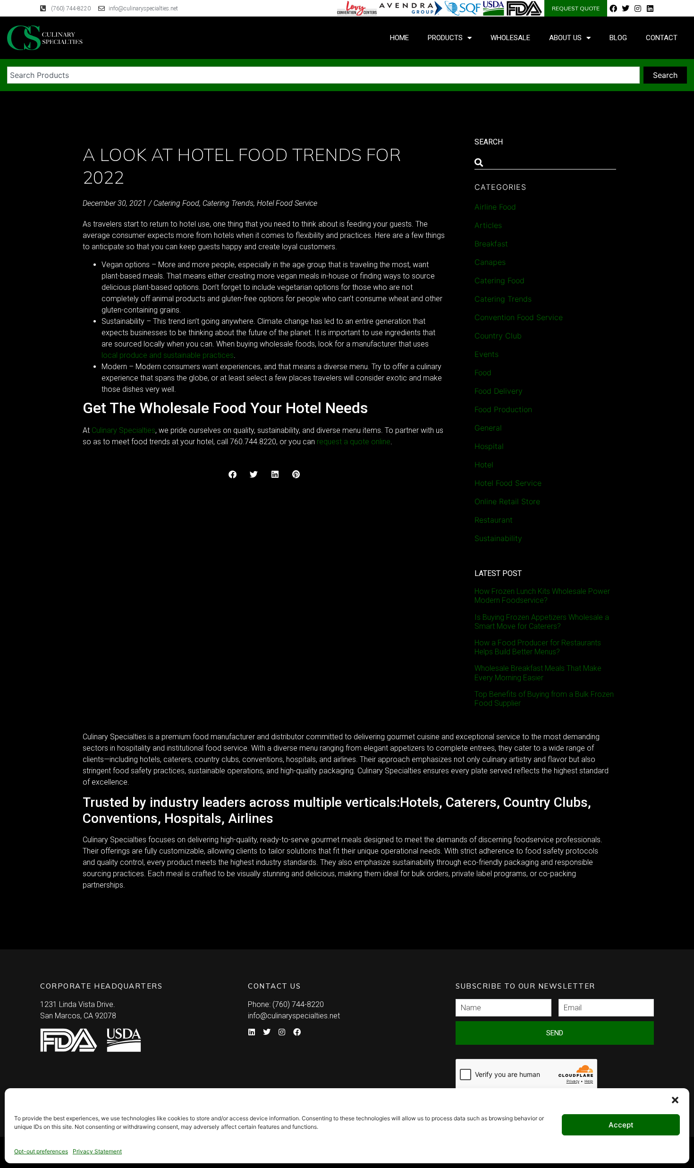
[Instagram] (638, 8)
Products (445, 38)
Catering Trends (228, 203)
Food (482, 372)
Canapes (490, 262)
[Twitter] (625, 8)
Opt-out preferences (41, 1151)
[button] (675, 1100)
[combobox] (323, 75)
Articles (488, 225)
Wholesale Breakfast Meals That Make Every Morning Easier (537, 673)
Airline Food (495, 207)
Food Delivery (498, 391)
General (488, 427)
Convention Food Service (518, 317)
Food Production (503, 409)
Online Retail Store (507, 501)
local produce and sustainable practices (168, 355)
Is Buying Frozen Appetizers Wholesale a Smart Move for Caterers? (541, 622)
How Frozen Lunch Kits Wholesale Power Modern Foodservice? (542, 596)
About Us (565, 38)
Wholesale (510, 38)
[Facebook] (613, 8)
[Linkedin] (650, 8)
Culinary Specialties (123, 430)
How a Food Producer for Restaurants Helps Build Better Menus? (537, 647)
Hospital (489, 446)
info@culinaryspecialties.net (294, 1015)
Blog (618, 38)
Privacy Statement (97, 1151)
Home (399, 38)
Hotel (483, 464)
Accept (621, 1124)
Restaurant (493, 520)
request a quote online (353, 441)
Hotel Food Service (287, 203)
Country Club (498, 335)
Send (554, 1033)
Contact (661, 38)
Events (486, 354)
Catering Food (176, 203)
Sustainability (498, 538)
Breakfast (491, 243)
